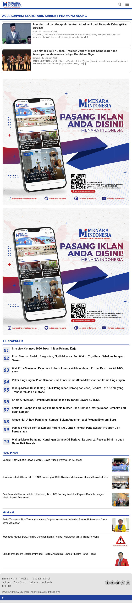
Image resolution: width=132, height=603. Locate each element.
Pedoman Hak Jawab (40, 582)
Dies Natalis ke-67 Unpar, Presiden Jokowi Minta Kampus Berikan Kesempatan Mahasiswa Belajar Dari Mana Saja (74, 52)
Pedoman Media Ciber (13, 582)
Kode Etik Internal (40, 578)
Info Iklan (7, 585)
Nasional (36, 31)
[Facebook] (107, 583)
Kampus (36, 58)
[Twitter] (112, 583)
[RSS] (128, 583)
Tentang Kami (9, 578)
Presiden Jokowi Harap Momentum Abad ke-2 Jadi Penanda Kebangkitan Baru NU (79, 26)
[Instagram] (122, 583)
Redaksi (24, 578)
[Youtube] (117, 583)
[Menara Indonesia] (12, 6)
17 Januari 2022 (49, 58)
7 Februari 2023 (50, 31)
